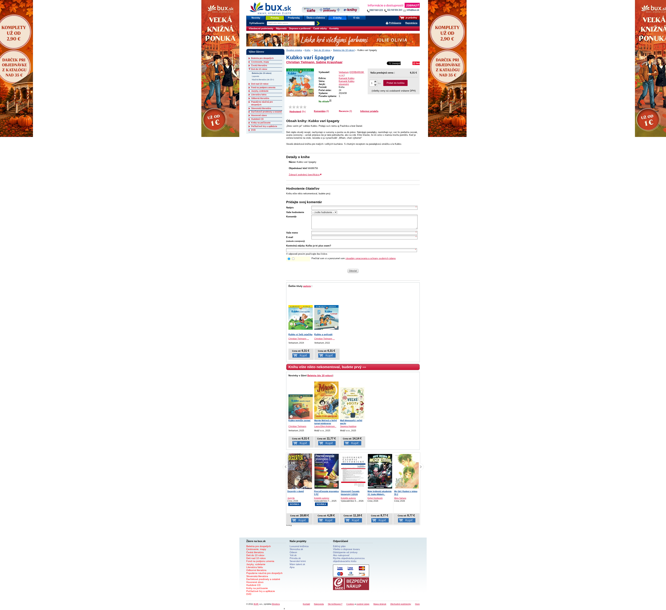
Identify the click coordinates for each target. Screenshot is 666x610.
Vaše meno (292, 232)
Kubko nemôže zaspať (299, 420)
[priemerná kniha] (297, 107)
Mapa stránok (379, 604)
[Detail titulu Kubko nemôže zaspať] (300, 406)
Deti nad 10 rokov (259, 84)
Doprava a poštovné (299, 28)
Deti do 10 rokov (322, 50)
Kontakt (306, 604)
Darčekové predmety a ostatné (266, 112)
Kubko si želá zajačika (300, 334)
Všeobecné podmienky (261, 28)
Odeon (293, 552)
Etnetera (276, 604)
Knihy (307, 50)
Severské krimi (298, 561)
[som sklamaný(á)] (290, 107)
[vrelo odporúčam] (305, 107)
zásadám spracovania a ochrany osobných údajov (370, 258)
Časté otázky (320, 28)
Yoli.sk (293, 555)
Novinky (255, 17)
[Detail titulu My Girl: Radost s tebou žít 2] (407, 471)
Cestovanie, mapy (260, 62)
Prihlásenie (395, 23)
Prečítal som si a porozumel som (353, 258)
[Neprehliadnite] (393, 8)
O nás (356, 17)
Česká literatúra (259, 65)
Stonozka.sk (296, 549)
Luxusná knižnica (299, 546)
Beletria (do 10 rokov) (344, 50)
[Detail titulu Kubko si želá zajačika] (300, 317)
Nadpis (290, 207)
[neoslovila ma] (294, 107)
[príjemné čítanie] (301, 107)
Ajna (292, 567)
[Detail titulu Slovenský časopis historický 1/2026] (353, 471)
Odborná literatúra (260, 98)
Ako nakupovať (341, 555)
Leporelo (255, 76)
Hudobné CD (257, 119)
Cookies (350, 604)
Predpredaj (294, 17)
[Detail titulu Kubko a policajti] (326, 317)
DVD (253, 130)
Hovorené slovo (259, 115)
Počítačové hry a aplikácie (264, 126)
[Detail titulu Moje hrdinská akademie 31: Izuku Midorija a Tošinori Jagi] (380, 471)
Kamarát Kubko (346, 78)
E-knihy (337, 17)
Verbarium (344, 72)
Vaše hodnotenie (295, 212)
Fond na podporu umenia (263, 87)
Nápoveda (281, 28)
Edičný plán (339, 546)
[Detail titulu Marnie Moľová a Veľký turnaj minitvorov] (326, 400)
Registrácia (411, 23)
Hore (417, 604)
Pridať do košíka (395, 82)
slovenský (344, 84)
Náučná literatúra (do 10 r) (263, 80)
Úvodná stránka (294, 50)
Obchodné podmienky (400, 604)
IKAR (256, 604)
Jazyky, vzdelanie (259, 91)
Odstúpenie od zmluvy (345, 552)
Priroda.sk (295, 558)
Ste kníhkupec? (335, 604)
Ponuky (275, 17)
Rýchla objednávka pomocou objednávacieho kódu (349, 560)
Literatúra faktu (258, 94)
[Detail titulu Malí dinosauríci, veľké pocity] (352, 403)
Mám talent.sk (297, 564)
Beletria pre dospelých (262, 58)
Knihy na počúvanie (261, 123)
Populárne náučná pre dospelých (264, 573)
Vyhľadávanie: (257, 23)
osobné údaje (362, 604)
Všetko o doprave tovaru (346, 549)
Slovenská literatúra (261, 108)
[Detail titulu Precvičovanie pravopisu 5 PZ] (327, 471)
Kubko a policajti (323, 334)
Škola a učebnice (315, 17)
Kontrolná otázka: (295, 245)
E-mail (289, 237)
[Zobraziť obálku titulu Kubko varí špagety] (300, 82)
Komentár (291, 216)
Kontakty (334, 28)
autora (307, 286)
